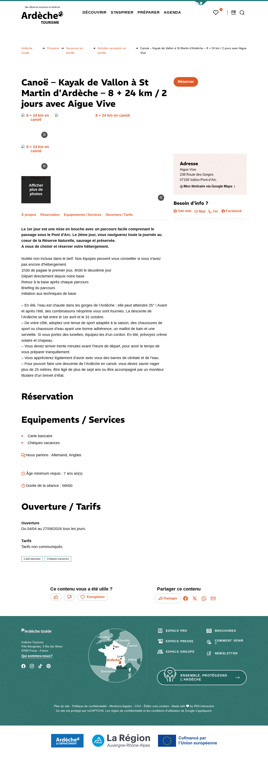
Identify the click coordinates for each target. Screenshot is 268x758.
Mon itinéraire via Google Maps (208, 186)
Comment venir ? (229, 642)
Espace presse (179, 641)
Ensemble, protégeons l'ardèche (203, 677)
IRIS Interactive (204, 706)
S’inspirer (53, 48)
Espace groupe (180, 651)
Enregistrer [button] (96, 597)
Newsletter (226, 653)
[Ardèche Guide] (42, 17)
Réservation (50, 215)
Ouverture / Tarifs (119, 215)
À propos (28, 215)
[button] (201, 3)
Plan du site (62, 706)
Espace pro (176, 630)
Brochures (225, 630)
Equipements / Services (82, 215)
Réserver (186, 82)
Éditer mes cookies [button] (156, 706)
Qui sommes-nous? (37, 656)
